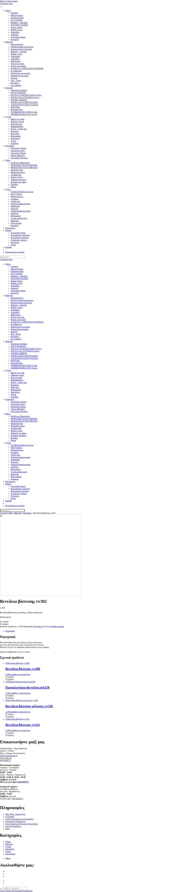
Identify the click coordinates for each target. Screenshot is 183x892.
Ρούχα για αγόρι (17, 64)
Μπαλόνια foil (17, 170)
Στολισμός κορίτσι (19, 148)
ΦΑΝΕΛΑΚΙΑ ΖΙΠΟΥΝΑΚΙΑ (24, 102)
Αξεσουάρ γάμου (18, 37)
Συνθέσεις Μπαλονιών (20, 163)
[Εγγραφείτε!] (1, 888)
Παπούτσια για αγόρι (20, 76)
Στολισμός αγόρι (18, 151)
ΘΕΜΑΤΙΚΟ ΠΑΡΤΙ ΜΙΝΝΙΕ (24, 165)
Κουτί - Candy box (19, 129)
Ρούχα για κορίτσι (18, 66)
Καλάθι (8, 247)
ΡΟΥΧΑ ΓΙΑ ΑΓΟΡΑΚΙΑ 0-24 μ (25, 97)
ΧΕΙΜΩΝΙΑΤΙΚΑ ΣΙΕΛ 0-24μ (24, 112)
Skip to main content (8, 1)
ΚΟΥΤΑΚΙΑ (16, 194)
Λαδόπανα (15, 56)
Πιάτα (13, 187)
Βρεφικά (9, 88)
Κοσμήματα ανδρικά (19, 237)
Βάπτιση (9, 42)
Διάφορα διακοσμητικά (20, 211)
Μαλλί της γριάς (18, 119)
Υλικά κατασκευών (19, 218)
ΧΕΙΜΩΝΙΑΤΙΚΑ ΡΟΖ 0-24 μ (24, 114)
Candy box (15, 201)
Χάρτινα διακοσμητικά (20, 204)
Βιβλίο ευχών (16, 30)
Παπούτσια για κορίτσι (20, 73)
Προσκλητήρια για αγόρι (21, 49)
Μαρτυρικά (15, 61)
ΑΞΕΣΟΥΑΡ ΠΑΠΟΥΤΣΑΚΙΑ (24, 105)
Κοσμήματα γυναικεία (20, 235)
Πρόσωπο (15, 242)
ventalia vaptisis (57, 626)
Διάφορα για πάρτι (18, 180)
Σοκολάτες (15, 138)
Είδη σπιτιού (16, 223)
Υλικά (8, 189)
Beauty (8, 230)
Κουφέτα (14, 39)
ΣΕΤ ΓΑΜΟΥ (17, 20)
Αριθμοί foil (16, 175)
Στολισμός (9, 146)
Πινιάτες (14, 184)
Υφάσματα (15, 206)
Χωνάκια (14, 143)
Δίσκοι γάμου (16, 27)
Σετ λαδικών (16, 85)
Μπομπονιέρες (17, 15)
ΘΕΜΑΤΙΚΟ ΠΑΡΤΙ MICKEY (24, 167)
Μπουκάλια (16, 136)
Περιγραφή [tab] (10, 631)
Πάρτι (7, 160)
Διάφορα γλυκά (17, 122)
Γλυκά (8, 117)
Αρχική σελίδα (6, 513)
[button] (4, 621)
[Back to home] (6, 3)
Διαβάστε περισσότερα (20, 674)
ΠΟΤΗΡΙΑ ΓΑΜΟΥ (19, 25)
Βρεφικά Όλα (16, 109)
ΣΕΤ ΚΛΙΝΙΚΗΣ (18, 93)
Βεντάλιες (15, 83)
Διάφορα (14, 35)
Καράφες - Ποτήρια (19, 22)
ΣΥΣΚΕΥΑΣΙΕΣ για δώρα (22, 192)
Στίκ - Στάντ (16, 80)
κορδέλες (15, 213)
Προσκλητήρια (17, 18)
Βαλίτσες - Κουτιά (19, 51)
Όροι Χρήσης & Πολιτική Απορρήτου (16, 891)
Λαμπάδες (15, 32)
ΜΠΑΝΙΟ (15, 107)
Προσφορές (10, 228)
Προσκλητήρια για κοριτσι (22, 47)
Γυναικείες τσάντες (19, 240)
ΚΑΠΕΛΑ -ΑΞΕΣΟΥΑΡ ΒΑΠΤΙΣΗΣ (27, 68)
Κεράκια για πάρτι (18, 182)
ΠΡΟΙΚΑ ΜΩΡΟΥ (19, 100)
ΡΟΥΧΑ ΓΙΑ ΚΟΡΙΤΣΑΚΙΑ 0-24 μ (26, 95)
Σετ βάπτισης (16, 71)
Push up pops (16, 124)
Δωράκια (14, 199)
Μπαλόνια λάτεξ (18, 172)
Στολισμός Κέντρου (19, 158)
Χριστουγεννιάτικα (19, 90)
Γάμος (8, 10)
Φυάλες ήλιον (17, 177)
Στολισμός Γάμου (18, 153)
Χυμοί (13, 141)
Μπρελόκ (15, 221)
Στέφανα (14, 13)
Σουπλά (14, 78)
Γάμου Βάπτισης (18, 155)
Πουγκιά (14, 208)
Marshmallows (17, 126)
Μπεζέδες (15, 134)
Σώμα (13, 245)
